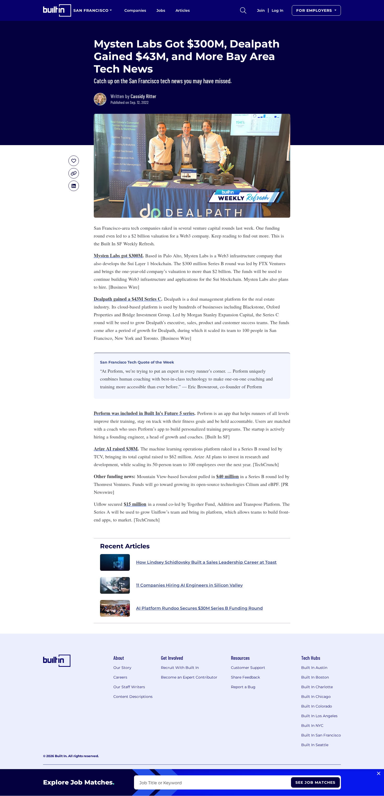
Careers (120, 677)
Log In (277, 10)
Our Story (122, 667)
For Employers (314, 10)
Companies (135, 10)
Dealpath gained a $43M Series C (127, 298)
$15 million (135, 504)
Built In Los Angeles (319, 716)
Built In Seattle (314, 744)
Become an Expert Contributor (189, 677)
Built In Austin (314, 667)
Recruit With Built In (180, 667)
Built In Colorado (316, 706)
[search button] (243, 10)
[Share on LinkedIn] (73, 186)
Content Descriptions (133, 696)
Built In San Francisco (321, 735)
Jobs (160, 10)
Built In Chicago (316, 696)
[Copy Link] (73, 173)
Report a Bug (243, 687)
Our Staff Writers (129, 687)
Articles (183, 10)
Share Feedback (245, 677)
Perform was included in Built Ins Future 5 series (144, 413)
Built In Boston (315, 677)
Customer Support (248, 667)
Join (261, 10)
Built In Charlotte (317, 687)
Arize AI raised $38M (116, 448)
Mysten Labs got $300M (118, 255)
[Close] (378, 773)
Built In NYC (312, 725)
